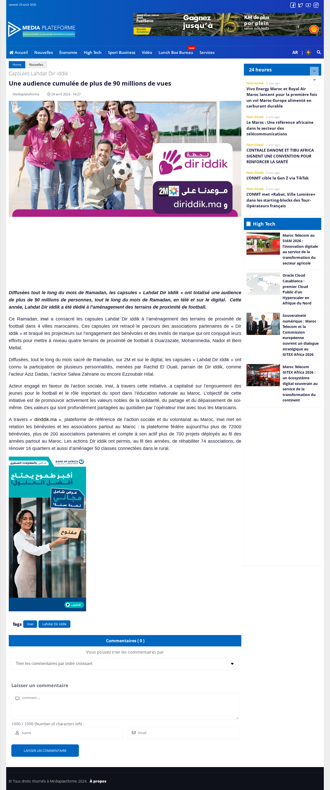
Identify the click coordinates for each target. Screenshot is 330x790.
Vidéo (147, 52)
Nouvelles (43, 52)
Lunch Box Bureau (176, 52)
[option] (282, 95)
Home (17, 64)
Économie (68, 52)
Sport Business (121, 52)
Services (207, 52)
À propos (98, 781)
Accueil (21, 52)
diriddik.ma (45, 419)
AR (295, 52)
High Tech (93, 52)
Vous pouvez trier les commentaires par (125, 652)
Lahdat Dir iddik (54, 624)
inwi (44, 319)
